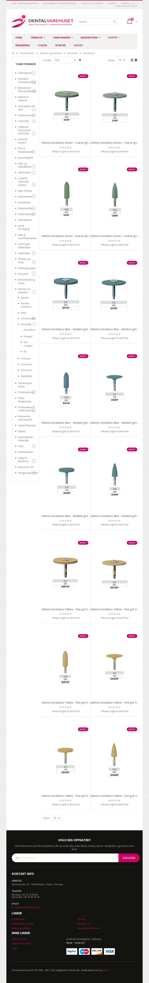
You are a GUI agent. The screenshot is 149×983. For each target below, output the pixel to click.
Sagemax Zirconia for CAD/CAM (24, 130)
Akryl (23, 312)
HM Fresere (24, 172)
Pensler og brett (24, 260)
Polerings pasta (26, 268)
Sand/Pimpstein (27, 425)
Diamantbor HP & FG (26, 108)
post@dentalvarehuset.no (26, 907)
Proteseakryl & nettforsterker (26, 409)
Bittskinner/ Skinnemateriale (27, 89)
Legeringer (24, 253)
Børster (25, 297)
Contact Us (127, 3)
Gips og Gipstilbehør (25, 165)
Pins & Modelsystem (25, 150)
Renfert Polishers (26, 305)
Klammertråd (25, 208)
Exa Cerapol (28, 344)
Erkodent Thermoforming (26, 80)
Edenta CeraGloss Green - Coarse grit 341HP (70, 236)
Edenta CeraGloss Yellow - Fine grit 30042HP (118, 702)
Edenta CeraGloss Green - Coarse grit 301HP (70, 142)
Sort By (47, 60)
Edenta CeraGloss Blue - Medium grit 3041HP (70, 422)
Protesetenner (26, 392)
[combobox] (97, 21)
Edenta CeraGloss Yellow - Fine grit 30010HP (118, 609)
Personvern (18, 919)
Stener (22, 431)
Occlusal (25, 358)
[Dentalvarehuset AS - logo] (43, 21)
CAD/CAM (23, 121)
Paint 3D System (22, 141)
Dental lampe (25, 452)
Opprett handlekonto (88, 928)
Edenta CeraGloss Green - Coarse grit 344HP (119, 236)
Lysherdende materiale (25, 438)
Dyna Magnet (25, 157)
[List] (135, 60)
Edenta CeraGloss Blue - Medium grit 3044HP (119, 516)
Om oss (81, 919)
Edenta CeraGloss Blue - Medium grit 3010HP (119, 329)
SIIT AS (106, 970)
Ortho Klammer (26, 214)
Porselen (23, 274)
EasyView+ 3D (25, 467)
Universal (26, 364)
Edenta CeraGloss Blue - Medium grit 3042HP (119, 422)
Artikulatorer (25, 72)
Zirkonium (26, 370)
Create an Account (126, 6)
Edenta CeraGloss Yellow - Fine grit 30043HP (70, 796)
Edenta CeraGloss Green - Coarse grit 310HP (119, 142)
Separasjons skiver (25, 384)
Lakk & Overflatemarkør (27, 236)
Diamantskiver (26, 115)
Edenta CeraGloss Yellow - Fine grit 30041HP (70, 702)
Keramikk (72, 53)
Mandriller (26, 376)
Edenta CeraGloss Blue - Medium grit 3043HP (70, 516)
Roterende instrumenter (25, 418)
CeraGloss (29, 329)
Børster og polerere (51, 53)
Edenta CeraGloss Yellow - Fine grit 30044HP (118, 796)
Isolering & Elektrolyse (24, 245)
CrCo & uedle (28, 318)
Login (15, 947)
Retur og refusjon (21, 928)
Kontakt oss (83, 923)
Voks (21, 446)
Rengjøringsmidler (27, 472)
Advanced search (21, 943)
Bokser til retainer (23, 98)
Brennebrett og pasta (26, 281)
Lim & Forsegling (23, 227)
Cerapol (28, 336)
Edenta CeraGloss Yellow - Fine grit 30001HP (70, 609)
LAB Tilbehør (25, 220)
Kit (25, 351)
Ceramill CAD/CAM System (23, 181)
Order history (19, 938)
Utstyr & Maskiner (23, 459)
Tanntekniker (27, 53)
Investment (24, 202)
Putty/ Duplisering (24, 399)
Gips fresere (25, 190)
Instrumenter (25, 196)
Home (13, 53)
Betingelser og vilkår (23, 923)
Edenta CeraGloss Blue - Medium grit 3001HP (70, 329)
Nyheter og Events (92, 3)
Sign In (112, 3)
